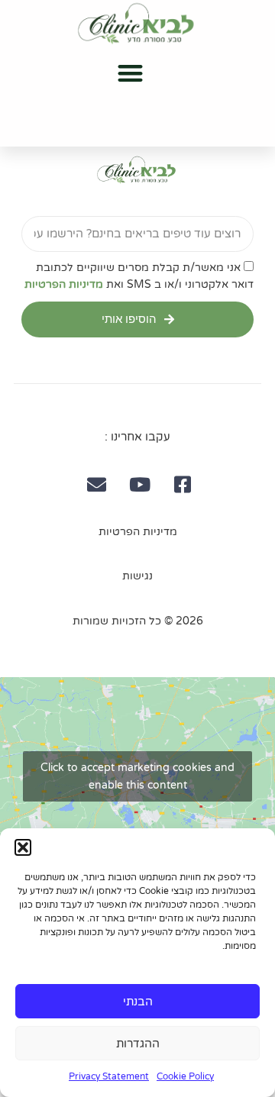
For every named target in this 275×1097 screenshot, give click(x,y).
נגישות (137, 575)
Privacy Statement (109, 1076)
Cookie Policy (185, 1076)
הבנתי (138, 1001)
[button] (23, 847)
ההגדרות (138, 1043)
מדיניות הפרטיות (63, 284)
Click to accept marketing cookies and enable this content (137, 776)
